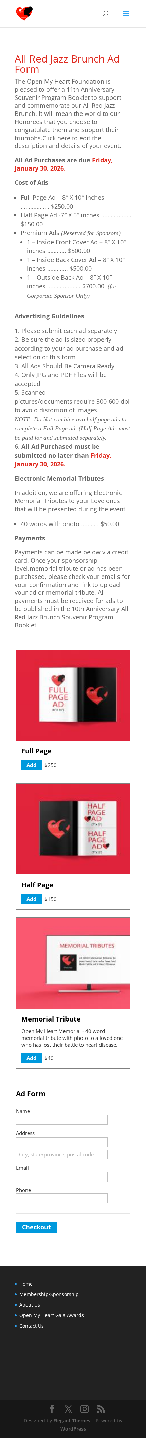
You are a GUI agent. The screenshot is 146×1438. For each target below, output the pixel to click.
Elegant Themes (71, 1420)
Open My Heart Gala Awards (51, 1315)
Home (26, 1284)
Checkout (36, 1227)
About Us (29, 1304)
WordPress (73, 1428)
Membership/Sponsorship (49, 1294)
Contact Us (31, 1325)
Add (31, 765)
